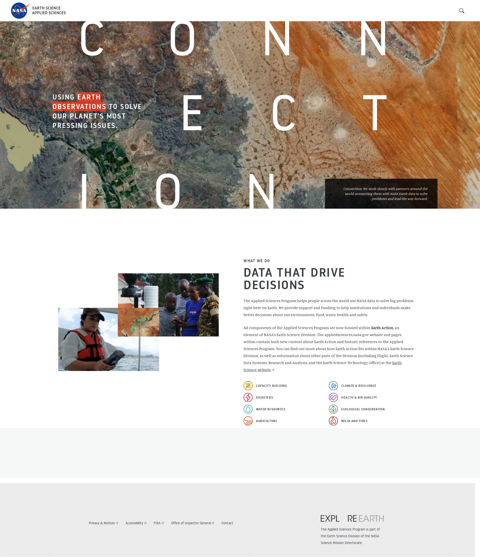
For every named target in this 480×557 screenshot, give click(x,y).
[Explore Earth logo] (352, 521)
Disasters (264, 397)
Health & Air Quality (359, 397)
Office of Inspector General (191, 523)
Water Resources (270, 409)
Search (462, 10)
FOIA (157, 523)
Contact (227, 523)
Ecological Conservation (363, 409)
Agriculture (266, 421)
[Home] (38, 10)
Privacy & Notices (102, 523)
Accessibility (134, 523)
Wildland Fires (354, 421)
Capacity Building (271, 385)
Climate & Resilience (358, 385)
